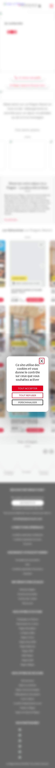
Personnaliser (27, 402)
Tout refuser (27, 395)
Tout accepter (27, 388)
